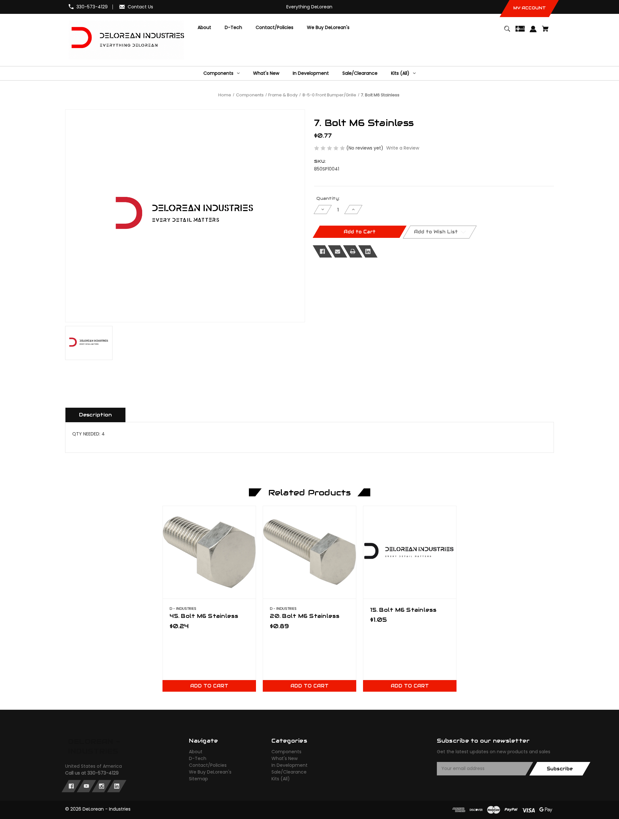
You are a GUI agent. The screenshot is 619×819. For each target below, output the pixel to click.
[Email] (337, 251)
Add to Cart (209, 686)
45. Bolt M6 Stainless (204, 615)
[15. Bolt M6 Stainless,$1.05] (409, 552)
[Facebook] (322, 251)
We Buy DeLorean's (210, 772)
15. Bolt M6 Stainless (403, 609)
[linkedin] (116, 786)
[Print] (352, 251)
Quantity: (327, 198)
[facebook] (71, 786)
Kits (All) (280, 778)
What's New (284, 758)
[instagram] (101, 786)
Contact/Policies (208, 765)
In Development (289, 765)
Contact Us (140, 7)
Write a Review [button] (402, 148)
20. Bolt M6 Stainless (304, 615)
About (195, 751)
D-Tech (197, 758)
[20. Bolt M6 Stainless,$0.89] (309, 552)
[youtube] (86, 786)
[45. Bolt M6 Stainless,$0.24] (209, 552)
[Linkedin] (367, 251)
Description (95, 415)
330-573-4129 (92, 7)
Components (286, 751)
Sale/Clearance (289, 772)
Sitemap (198, 778)
